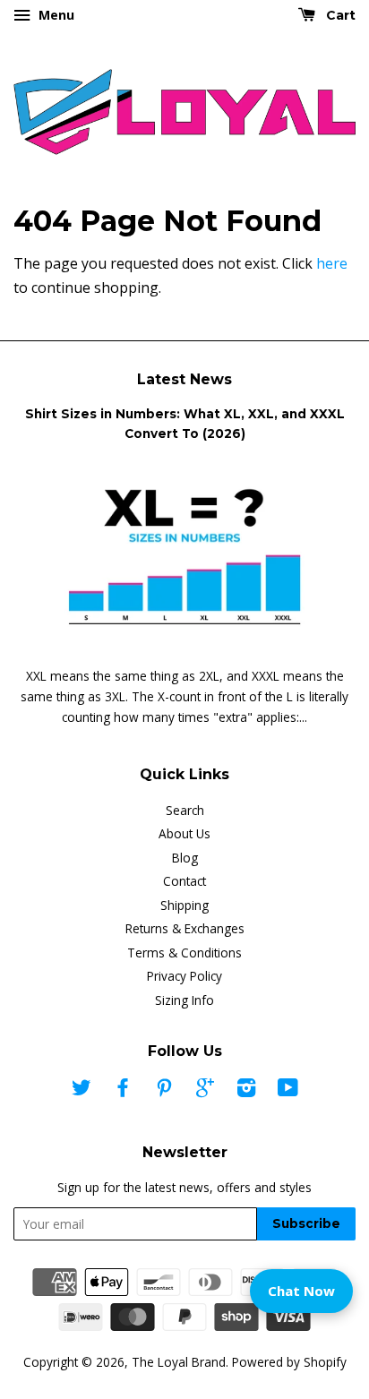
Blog (185, 857)
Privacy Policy (184, 975)
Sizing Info (184, 999)
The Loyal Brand (179, 1361)
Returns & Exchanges (185, 928)
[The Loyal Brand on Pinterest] (164, 1090)
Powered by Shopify (289, 1361)
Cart (339, 15)
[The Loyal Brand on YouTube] (288, 1090)
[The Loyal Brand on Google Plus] (205, 1090)
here (332, 263)
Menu (54, 14)
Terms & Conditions (184, 952)
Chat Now (301, 1291)
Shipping (184, 905)
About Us (184, 833)
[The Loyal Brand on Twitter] (81, 1090)
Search (185, 810)
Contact (184, 880)
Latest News (184, 379)
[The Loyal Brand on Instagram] (246, 1090)
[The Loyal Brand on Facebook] (123, 1090)
